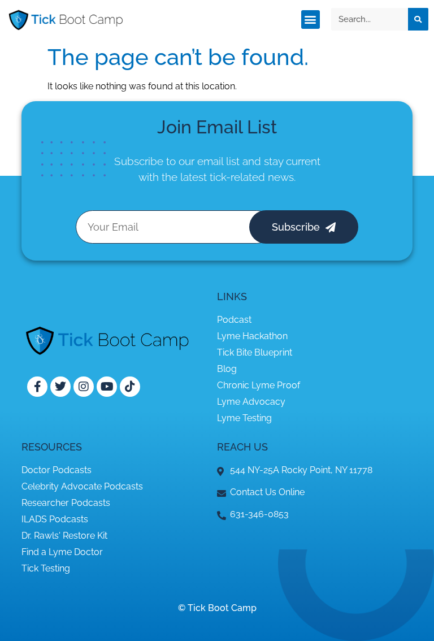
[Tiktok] (130, 386)
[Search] (418, 19)
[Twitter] (60, 386)
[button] (310, 19)
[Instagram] (83, 386)
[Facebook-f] (37, 386)
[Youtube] (107, 386)
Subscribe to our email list (177, 161)
